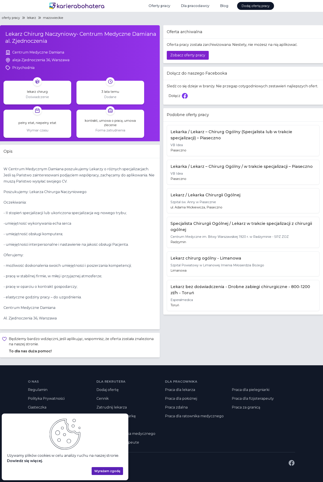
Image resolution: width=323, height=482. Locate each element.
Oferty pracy (159, 6)
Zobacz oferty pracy (187, 55)
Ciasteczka (37, 407)
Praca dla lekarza (180, 390)
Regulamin (37, 390)
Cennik (102, 398)
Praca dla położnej (181, 398)
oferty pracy (11, 18)
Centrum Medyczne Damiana (38, 52)
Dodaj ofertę (107, 390)
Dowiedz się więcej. (25, 461)
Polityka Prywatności (46, 398)
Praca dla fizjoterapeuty (253, 398)
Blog (224, 6)
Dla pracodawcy (195, 6)
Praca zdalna (176, 407)
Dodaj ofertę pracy (255, 6)
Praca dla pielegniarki (250, 390)
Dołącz (179, 97)
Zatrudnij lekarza (111, 407)
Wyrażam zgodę (107, 471)
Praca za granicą (246, 407)
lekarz (31, 18)
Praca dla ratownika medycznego (194, 416)
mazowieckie (53, 18)
